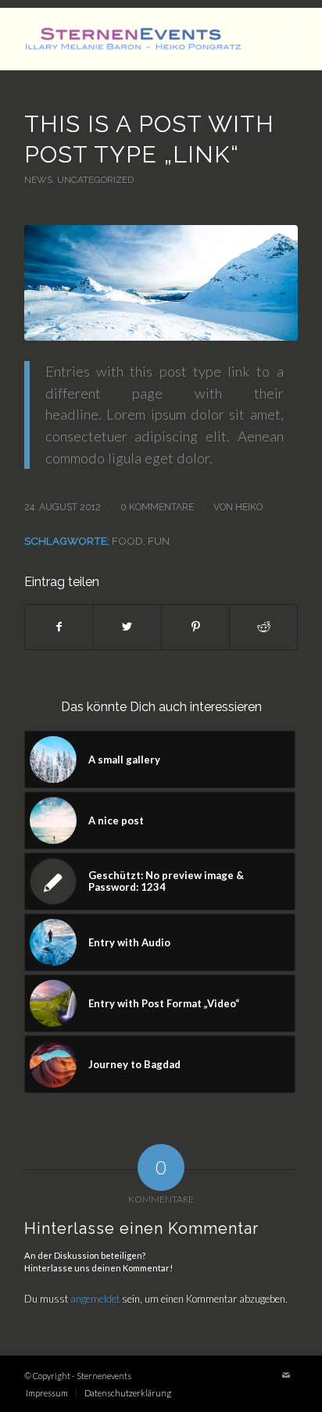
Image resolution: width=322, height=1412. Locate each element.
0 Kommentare (157, 507)
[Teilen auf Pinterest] (195, 627)
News (38, 179)
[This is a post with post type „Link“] (161, 283)
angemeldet (95, 1298)
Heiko (249, 507)
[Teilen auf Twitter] (127, 627)
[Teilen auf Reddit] (263, 627)
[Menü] (289, 39)
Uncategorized (95, 179)
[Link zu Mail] (286, 1375)
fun (159, 540)
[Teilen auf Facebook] (59, 627)
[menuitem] (47, 1393)
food (127, 540)
